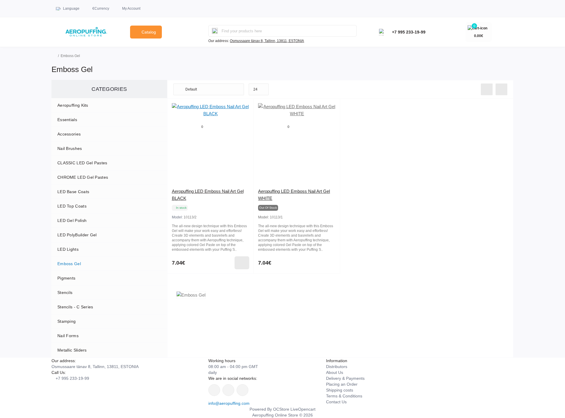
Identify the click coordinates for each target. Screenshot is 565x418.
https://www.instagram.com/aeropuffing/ (228, 390)
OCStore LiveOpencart (294, 409)
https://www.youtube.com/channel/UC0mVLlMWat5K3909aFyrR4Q (242, 390)
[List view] (487, 89)
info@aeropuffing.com (229, 403)
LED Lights (68, 249)
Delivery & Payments (345, 378)
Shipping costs (339, 390)
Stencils (64, 292)
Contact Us (336, 401)
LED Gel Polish (72, 220)
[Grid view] (501, 89)
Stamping (66, 321)
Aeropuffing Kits (72, 105)
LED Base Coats (73, 191)
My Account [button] (131, 8)
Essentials (67, 119)
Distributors (336, 366)
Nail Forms (68, 335)
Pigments (66, 278)
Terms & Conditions (344, 396)
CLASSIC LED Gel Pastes (82, 162)
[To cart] (242, 262)
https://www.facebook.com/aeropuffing (214, 390)
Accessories (69, 134)
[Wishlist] (244, 107)
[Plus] (236, 282)
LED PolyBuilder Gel (77, 235)
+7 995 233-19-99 (409, 32)
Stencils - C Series (75, 307)
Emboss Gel (69, 263)
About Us (334, 372)
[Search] (214, 31)
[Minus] (184, 282)
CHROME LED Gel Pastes (82, 177)
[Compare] (244, 118)
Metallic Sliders (72, 350)
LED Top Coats (72, 206)
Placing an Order (342, 384)
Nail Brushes (69, 148)
